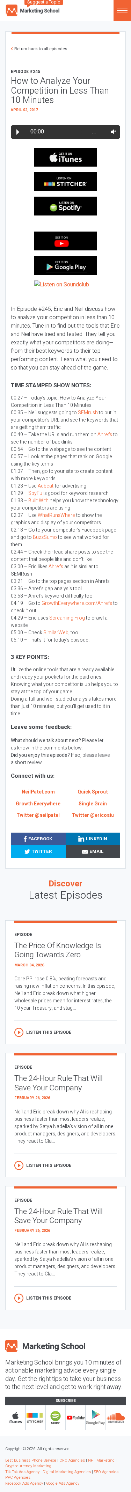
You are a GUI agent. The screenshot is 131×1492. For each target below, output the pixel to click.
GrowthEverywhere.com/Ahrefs (77, 603)
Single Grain (93, 803)
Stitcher (36, 1417)
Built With (38, 500)
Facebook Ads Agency (24, 1483)
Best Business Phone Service (30, 1460)
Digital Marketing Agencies (67, 1472)
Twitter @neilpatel (38, 815)
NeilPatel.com (38, 792)
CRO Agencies (72, 1460)
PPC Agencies (17, 1477)
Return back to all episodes (40, 49)
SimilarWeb (55, 632)
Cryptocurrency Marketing (28, 1466)
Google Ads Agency (62, 1483)
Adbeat (45, 486)
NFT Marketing (101, 1460)
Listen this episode (48, 1032)
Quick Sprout (93, 792)
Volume (112, 132)
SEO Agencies (106, 1472)
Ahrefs (104, 434)
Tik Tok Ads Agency (22, 1472)
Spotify (55, 1417)
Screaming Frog (67, 618)
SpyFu (35, 493)
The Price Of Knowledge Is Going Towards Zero (57, 950)
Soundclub (116, 1417)
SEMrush (88, 412)
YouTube (76, 1417)
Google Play (96, 1417)
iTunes (15, 1417)
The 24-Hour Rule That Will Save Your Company (58, 1083)
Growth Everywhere (38, 803)
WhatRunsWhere (56, 515)
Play (17, 132)
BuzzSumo (45, 537)
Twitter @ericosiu (93, 815)
